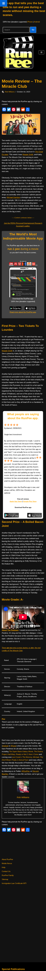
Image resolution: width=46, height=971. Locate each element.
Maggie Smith (28, 154)
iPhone (30, 22)
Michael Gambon (13, 197)
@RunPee (25, 771)
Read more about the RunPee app (23, 312)
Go (33, 30)
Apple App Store (16, 501)
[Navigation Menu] (41, 52)
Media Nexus (7, 863)
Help (3, 867)
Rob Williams (10, 92)
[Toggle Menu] (3, 3)
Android (37, 22)
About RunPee (7, 859)
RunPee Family (8, 875)
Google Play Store (29, 501)
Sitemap (5, 879)
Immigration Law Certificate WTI (14, 883)
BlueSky (5, 774)
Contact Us (6, 871)
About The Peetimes (10, 630)
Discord (35, 771)
